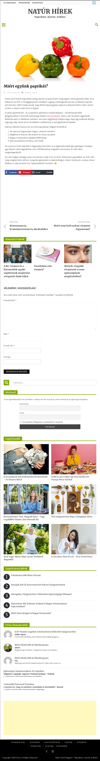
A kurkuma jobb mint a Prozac (26, 575)
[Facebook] (90, 2)
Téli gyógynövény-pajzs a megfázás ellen (71, 516)
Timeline (35, 746)
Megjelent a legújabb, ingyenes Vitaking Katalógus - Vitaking (29, 674)
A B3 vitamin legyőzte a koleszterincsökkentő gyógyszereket (45, 631)
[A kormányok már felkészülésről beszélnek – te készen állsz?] (26, 459)
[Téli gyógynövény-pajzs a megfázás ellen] (73, 499)
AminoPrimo (37, 2)
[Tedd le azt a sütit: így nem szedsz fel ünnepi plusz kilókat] (73, 459)
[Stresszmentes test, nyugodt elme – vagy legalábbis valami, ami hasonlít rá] (26, 499)
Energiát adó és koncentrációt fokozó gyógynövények (38, 584)
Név (6, 334)
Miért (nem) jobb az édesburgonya (31, 645)
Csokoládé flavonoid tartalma (19, 684)
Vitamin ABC (18, 742)
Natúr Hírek (50, 11)
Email (22, 413)
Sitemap (82, 742)
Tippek (69, 742)
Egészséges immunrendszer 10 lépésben (24, 671)
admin (17, 647)
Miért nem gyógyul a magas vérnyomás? (31, 613)
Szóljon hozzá (31, 92)
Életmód (35, 742)
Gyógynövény (52, 742)
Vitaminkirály (24, 2)
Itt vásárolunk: (10, 2)
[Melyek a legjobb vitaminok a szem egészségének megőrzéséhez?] (78, 254)
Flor (16, 661)
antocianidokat (53, 116)
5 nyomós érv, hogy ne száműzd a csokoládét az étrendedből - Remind (33, 687)
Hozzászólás (10, 300)
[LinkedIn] (94, 2)
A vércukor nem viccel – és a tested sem (71, 556)
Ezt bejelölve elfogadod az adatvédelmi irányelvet (42, 422)
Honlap (7, 357)
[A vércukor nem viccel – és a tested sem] (73, 539)
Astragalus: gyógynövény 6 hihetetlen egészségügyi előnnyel (41, 594)
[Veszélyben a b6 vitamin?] (48, 254)
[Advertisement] (50, 199)
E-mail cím (9, 345)
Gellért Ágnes (20, 634)
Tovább (49, 172)
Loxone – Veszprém (56, 746)
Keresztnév (24, 404)
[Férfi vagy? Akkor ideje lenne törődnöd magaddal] (26, 539)
